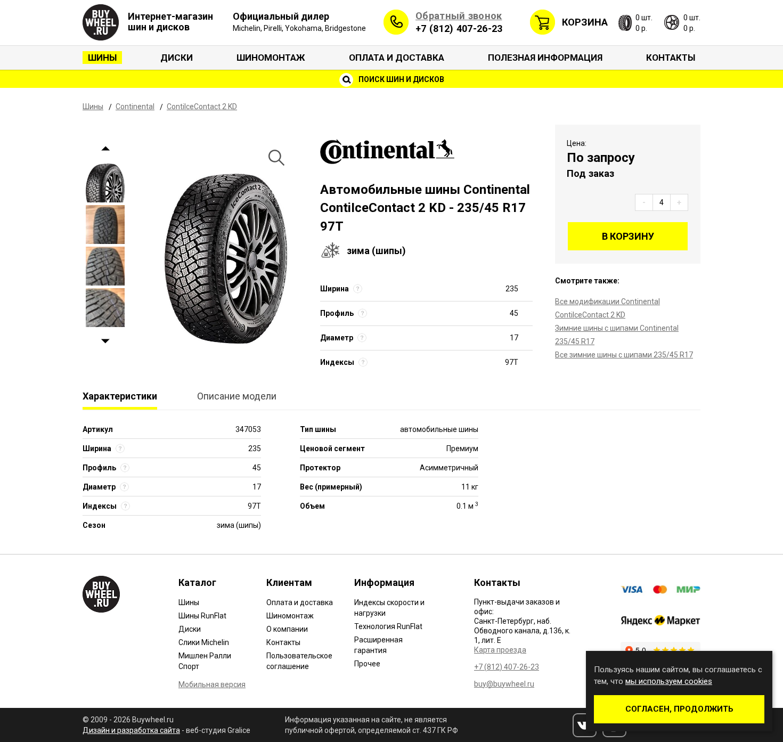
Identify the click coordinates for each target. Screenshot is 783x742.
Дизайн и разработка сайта (131, 730)
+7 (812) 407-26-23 (458, 28)
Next (105, 341)
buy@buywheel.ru (504, 684)
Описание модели (236, 396)
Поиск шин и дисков (400, 79)
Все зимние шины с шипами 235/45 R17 (624, 354)
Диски (176, 57)
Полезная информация (545, 57)
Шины (102, 57)
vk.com (585, 725)
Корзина (585, 22)
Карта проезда (500, 650)
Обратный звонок (458, 15)
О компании (287, 629)
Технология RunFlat (388, 626)
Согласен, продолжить (679, 709)
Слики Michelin (203, 642)
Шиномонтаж (270, 57)
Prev (105, 149)
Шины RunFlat (202, 615)
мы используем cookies (668, 681)
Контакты (670, 57)
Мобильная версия (212, 684)
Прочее (367, 663)
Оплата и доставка (396, 57)
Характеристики (120, 396)
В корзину (628, 236)
